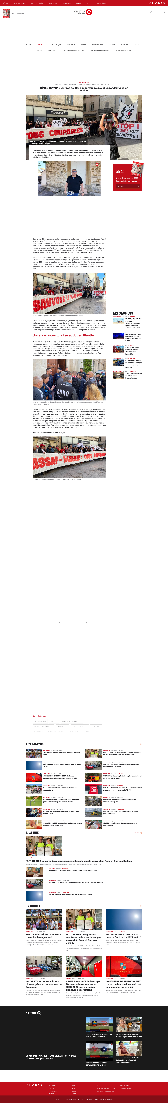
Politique (56, 45)
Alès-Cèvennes (20, 3)
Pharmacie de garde (123, 50)
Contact (59, 1099)
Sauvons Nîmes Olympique (43, 726)
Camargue (67, 3)
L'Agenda (138, 45)
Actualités (41, 45)
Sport (83, 45)
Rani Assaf (86, 732)
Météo (39, 50)
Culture (124, 45)
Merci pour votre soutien (103, 1099)
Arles (78, 3)
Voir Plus (136, 744)
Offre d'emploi (124, 1085)
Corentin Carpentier (79, 726)
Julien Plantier (73, 732)
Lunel (89, 3)
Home (28, 45)
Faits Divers (97, 45)
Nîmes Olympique (40, 721)
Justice (112, 45)
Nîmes (5, 3)
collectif (54, 721)
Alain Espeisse (62, 726)
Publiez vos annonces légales (72, 50)
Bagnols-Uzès (37, 3)
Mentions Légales (70, 1099)
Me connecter (157, 12)
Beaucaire (53, 3)
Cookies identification (85, 1099)
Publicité (51, 50)
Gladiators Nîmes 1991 (55, 732)
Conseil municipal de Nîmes (71, 721)
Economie (71, 45)
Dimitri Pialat (38, 732)
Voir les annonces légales (100, 50)
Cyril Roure (96, 726)
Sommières (101, 3)
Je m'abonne (122, 186)
